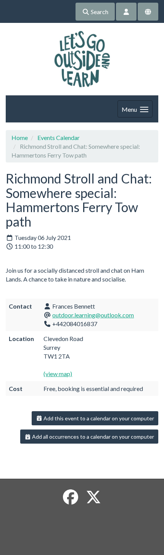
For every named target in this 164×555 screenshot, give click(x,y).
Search (99, 11)
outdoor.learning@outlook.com (93, 315)
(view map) (57, 373)
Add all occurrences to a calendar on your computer (92, 436)
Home (19, 137)
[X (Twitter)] (93, 497)
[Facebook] (70, 497)
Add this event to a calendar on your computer (98, 418)
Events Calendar (58, 137)
